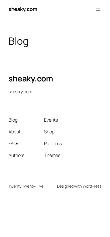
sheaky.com (22, 9)
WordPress (92, 186)
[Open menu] (98, 9)
